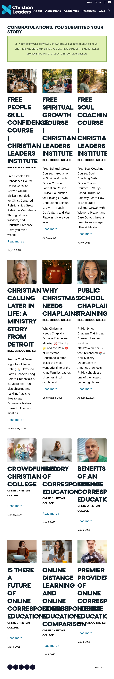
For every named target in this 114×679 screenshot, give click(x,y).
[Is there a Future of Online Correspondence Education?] (22, 551)
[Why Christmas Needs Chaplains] (57, 272)
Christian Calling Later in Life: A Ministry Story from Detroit (24, 317)
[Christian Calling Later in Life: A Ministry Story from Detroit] (22, 272)
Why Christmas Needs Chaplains (60, 302)
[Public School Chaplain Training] (92, 272)
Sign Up (98, 2)
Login (89, 2)
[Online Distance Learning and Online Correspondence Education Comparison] (57, 551)
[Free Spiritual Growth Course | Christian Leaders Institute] (57, 81)
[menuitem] (90, 2)
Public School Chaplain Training (93, 302)
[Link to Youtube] (109, 2)
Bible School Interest (21, 167)
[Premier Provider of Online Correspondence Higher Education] (92, 551)
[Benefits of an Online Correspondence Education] (92, 450)
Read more (14, 241)
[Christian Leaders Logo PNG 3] (17, 11)
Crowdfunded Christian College (32, 476)
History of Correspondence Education (72, 480)
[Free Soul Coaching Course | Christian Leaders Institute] (92, 81)
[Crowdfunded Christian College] (22, 450)
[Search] (109, 11)
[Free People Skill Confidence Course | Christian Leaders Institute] (22, 81)
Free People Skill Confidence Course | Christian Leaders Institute (28, 130)
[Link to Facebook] (105, 2)
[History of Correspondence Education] (57, 450)
